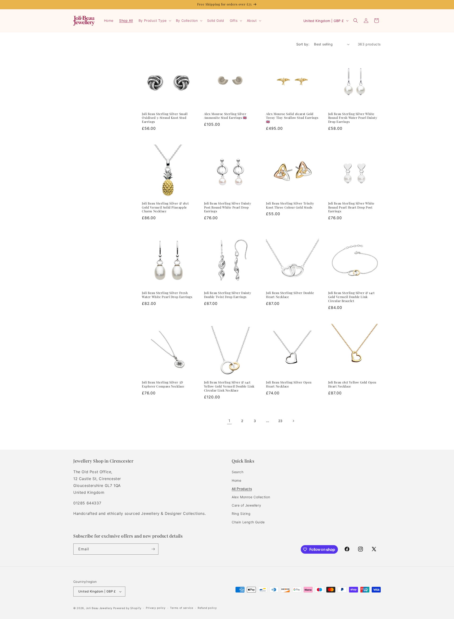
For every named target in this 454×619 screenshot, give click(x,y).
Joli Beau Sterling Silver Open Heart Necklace (289, 384)
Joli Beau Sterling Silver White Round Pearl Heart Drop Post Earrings (351, 207)
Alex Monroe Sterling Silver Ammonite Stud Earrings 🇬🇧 (225, 116)
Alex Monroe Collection (251, 497)
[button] (154, 21)
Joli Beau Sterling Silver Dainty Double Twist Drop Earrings (227, 295)
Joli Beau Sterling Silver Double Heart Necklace (290, 295)
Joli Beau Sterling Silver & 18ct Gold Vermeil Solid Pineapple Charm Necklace (165, 207)
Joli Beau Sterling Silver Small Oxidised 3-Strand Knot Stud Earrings (165, 118)
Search (238, 472)
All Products (242, 489)
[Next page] (293, 421)
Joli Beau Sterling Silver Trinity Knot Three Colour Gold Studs (290, 205)
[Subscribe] (153, 549)
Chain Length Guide (248, 522)
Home (236, 480)
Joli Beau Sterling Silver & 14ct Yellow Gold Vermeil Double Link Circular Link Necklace (229, 386)
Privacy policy (156, 608)
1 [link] (229, 420)
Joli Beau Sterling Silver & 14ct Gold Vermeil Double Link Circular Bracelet (351, 297)
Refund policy (207, 608)
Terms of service (181, 608)
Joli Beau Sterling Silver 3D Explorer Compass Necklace (163, 384)
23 (280, 421)
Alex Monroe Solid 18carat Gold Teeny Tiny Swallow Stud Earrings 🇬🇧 (292, 118)
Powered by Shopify (127, 608)
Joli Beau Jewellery (99, 608)
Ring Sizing (241, 514)
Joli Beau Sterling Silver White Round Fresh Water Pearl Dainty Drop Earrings (352, 118)
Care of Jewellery (246, 505)
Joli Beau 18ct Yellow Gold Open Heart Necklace (352, 384)
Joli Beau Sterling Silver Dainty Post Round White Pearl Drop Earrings (227, 207)
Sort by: (302, 44)
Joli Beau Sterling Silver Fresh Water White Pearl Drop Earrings (167, 295)
